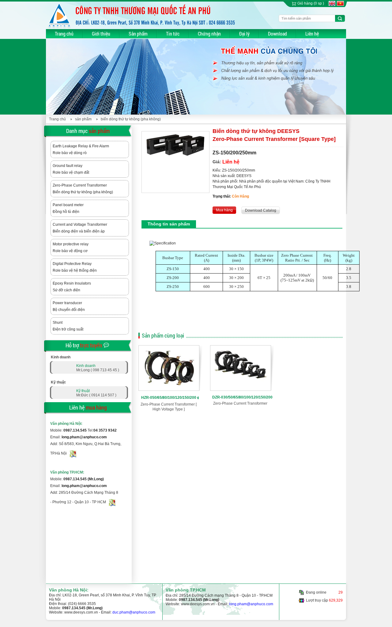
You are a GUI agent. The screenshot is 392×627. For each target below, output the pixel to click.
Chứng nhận (209, 33)
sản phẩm (83, 119)
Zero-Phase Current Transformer (240, 403)
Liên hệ (312, 33)
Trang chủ (64, 33)
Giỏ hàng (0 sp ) (310, 3)
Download (277, 33)
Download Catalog (260, 210)
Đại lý (244, 33)
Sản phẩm (138, 33)
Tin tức (172, 33)
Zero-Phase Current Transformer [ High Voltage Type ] (169, 406)
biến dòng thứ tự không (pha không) (131, 119)
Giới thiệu (101, 33)
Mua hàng (224, 210)
